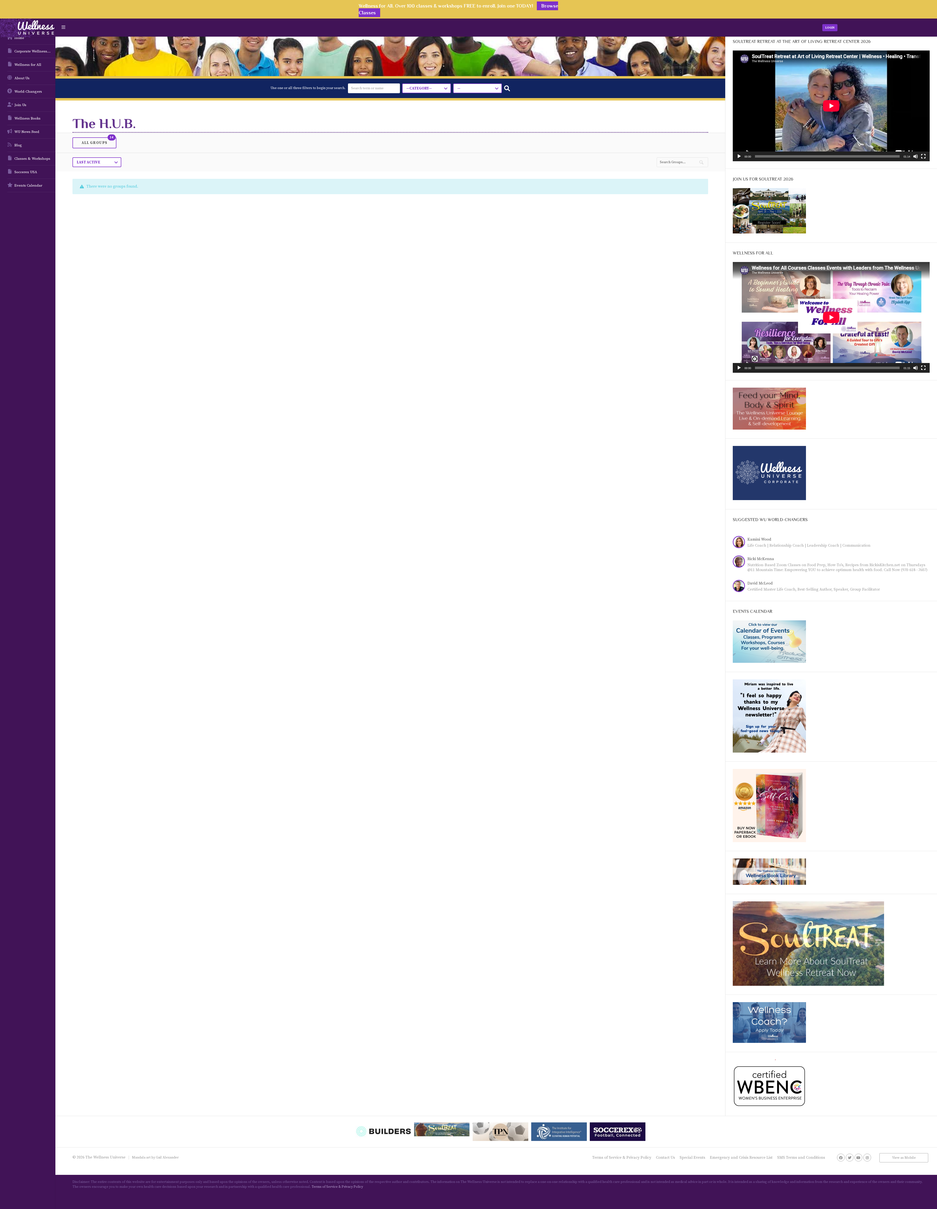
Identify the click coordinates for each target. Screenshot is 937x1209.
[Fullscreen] (923, 156)
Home (19, 38)
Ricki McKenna (760, 558)
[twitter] (850, 1157)
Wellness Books (27, 118)
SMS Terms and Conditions (801, 1157)
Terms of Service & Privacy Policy (621, 1157)
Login (830, 28)
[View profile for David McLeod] (740, 587)
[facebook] (841, 1157)
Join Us (20, 105)
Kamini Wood (759, 539)
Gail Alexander (167, 1157)
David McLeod (760, 583)
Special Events (692, 1157)
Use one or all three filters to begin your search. (308, 88)
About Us (22, 78)
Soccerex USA (25, 172)
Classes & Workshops (32, 158)
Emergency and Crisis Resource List (741, 1157)
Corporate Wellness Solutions (34, 51)
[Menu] (63, 27)
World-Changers (28, 91)
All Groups (94, 142)
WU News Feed (26, 132)
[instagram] (867, 1157)
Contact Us (665, 1157)
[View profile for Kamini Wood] (740, 543)
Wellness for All (27, 64)
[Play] (739, 156)
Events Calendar (28, 185)
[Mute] (915, 156)
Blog (18, 145)
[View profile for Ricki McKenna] (740, 562)
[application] (831, 105)
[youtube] (858, 1157)
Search (507, 88)
